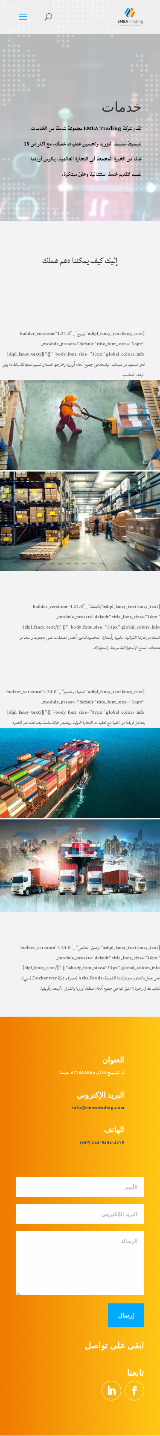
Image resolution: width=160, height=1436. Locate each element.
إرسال (126, 1315)
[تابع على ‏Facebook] (134, 1390)
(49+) (85, 1142)
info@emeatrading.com (98, 1108)
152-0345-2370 (107, 1142)
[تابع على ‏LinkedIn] (111, 1390)
